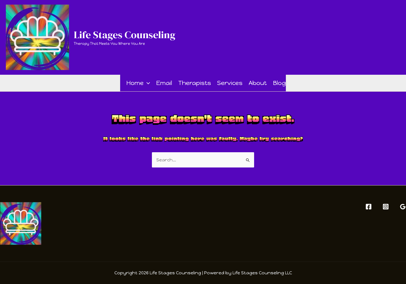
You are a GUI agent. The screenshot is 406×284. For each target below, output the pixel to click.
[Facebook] (368, 206)
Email (164, 83)
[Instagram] (386, 206)
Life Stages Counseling (124, 35)
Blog (279, 83)
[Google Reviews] (403, 206)
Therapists (194, 83)
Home (135, 83)
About (258, 83)
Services (229, 83)
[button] (147, 83)
